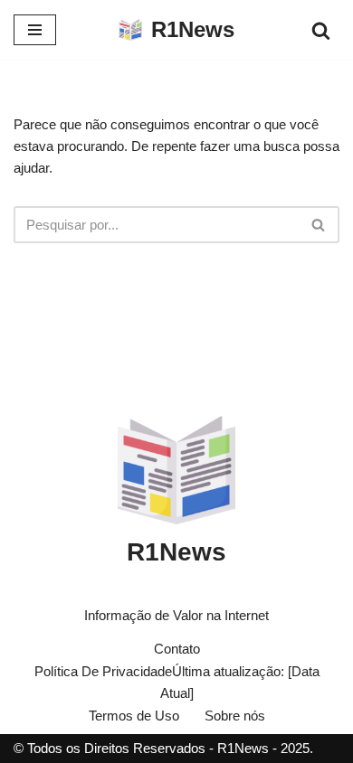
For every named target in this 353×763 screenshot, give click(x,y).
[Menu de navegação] (35, 29)
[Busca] (320, 30)
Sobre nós (235, 715)
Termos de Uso (134, 715)
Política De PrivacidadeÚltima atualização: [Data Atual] (177, 682)
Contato (177, 648)
